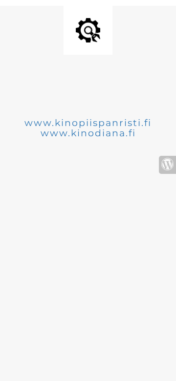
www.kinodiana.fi (88, 133)
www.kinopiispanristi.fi (88, 122)
